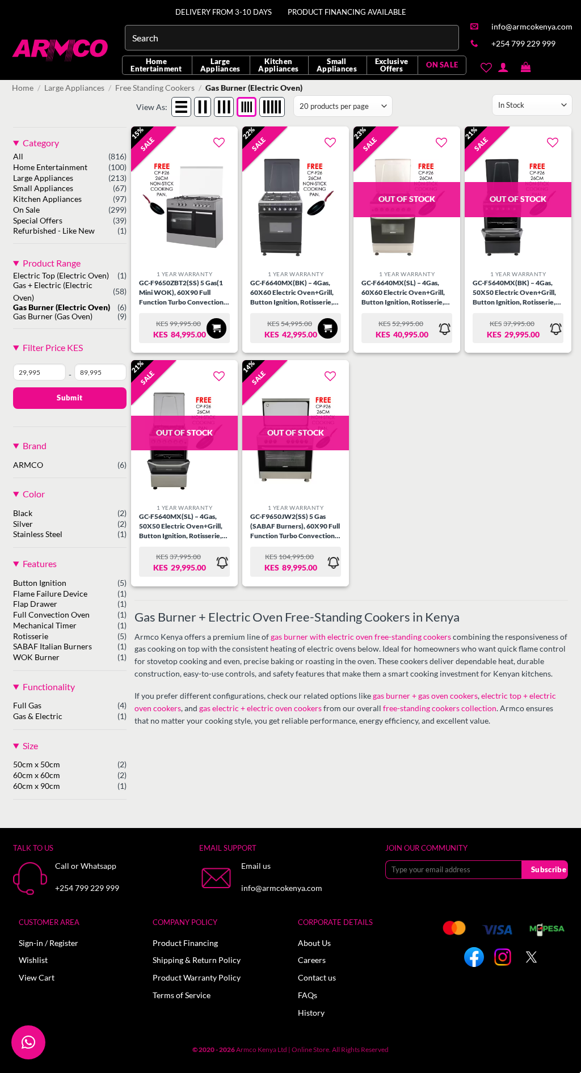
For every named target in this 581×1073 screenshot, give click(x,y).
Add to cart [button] (216, 328)
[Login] (503, 67)
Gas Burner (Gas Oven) (52, 316)
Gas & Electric (37, 716)
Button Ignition (39, 583)
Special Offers (37, 220)
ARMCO (28, 465)
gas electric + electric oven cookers (260, 708)
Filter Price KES (53, 347)
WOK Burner (36, 657)
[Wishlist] (486, 67)
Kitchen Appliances (278, 65)
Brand (35, 445)
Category (41, 142)
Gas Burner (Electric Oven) (61, 307)
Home (22, 87)
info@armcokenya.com (281, 888)
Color (34, 493)
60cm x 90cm (36, 786)
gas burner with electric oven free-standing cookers (361, 636)
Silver (23, 524)
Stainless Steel (37, 534)
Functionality (49, 686)
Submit (69, 397)
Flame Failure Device (50, 593)
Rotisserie (30, 636)
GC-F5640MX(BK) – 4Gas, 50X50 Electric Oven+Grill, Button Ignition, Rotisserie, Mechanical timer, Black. (514, 292)
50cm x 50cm (36, 764)
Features (40, 563)
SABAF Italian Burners (52, 646)
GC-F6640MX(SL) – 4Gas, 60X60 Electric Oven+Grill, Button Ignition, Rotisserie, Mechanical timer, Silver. (403, 292)
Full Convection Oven (51, 614)
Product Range (52, 262)
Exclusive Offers (391, 65)
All (18, 156)
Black (22, 513)
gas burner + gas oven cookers (425, 695)
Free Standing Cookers (155, 87)
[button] (526, 67)
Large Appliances (220, 65)
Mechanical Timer (45, 625)
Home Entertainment (156, 65)
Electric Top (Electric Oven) (61, 275)
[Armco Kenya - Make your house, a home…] (61, 50)
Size (30, 745)
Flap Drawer (35, 604)
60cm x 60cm (36, 775)
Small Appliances (337, 65)
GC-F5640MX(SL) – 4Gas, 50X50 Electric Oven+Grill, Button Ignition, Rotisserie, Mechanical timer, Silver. (180, 526)
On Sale (26, 209)
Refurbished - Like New (54, 230)
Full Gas (27, 705)
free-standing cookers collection (439, 708)
